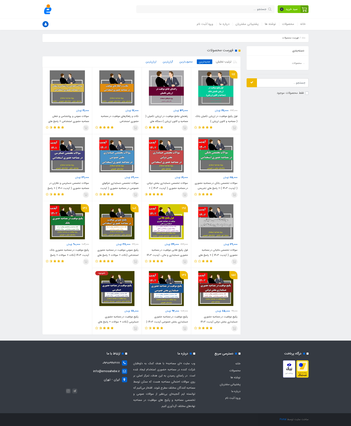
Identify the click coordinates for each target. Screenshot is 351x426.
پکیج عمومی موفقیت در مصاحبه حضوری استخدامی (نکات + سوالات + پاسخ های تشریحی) (118, 255)
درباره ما (224, 24)
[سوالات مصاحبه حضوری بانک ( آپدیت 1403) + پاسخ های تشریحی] (215, 154)
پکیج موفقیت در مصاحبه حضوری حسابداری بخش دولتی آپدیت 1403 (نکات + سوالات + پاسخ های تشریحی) (217, 322)
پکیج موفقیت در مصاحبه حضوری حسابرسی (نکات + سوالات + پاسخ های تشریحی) (118, 322)
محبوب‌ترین (186, 62)
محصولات (288, 24)
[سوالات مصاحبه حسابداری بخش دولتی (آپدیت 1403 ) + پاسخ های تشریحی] (166, 154)
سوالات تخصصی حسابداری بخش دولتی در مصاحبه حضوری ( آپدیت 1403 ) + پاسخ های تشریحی (167, 188)
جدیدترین (204, 62)
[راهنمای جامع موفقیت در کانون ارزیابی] (166, 87)
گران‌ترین (168, 62)
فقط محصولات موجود (290, 92)
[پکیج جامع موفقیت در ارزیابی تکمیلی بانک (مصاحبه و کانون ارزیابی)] (215, 87)
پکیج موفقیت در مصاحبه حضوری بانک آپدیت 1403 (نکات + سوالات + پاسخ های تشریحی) (69, 255)
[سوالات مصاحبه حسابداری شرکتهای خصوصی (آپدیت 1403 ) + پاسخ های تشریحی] (117, 154)
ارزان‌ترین (151, 62)
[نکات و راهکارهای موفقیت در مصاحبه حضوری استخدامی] (117, 87)
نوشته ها (270, 24)
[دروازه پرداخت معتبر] (302, 368)
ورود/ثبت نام (205, 24)
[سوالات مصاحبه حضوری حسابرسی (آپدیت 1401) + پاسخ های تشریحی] (67, 154)
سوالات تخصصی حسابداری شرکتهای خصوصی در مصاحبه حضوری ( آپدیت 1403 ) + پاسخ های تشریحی (119, 188)
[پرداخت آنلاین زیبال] (289, 368)
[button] (293, 9)
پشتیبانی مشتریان (247, 24)
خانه (303, 24)
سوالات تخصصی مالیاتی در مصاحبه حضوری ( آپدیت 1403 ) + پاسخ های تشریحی (217, 255)
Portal (283, 419)
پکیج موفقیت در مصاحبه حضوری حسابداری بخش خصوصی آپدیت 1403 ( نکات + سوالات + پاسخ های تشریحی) (167, 322)
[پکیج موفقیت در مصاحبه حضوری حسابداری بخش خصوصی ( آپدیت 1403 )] (166, 288)
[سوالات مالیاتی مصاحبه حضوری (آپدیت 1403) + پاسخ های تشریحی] (215, 221)
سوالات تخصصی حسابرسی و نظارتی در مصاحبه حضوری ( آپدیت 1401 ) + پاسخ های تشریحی (68, 188)
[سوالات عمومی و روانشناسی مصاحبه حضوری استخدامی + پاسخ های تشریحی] (67, 87)
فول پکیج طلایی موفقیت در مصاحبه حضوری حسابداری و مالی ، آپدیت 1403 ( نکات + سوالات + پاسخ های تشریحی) (167, 255)
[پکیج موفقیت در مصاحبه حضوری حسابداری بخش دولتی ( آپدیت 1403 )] (215, 288)
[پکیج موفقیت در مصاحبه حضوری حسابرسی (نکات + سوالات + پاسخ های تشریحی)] (117, 288)
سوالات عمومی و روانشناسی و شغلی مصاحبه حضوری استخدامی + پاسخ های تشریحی (68, 121)
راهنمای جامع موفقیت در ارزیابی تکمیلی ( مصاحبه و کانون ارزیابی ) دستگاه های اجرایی (166, 121)
